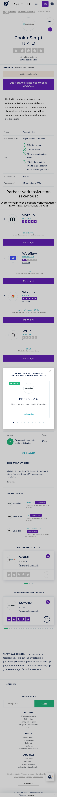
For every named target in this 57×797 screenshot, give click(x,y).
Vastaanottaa (29, 414)
